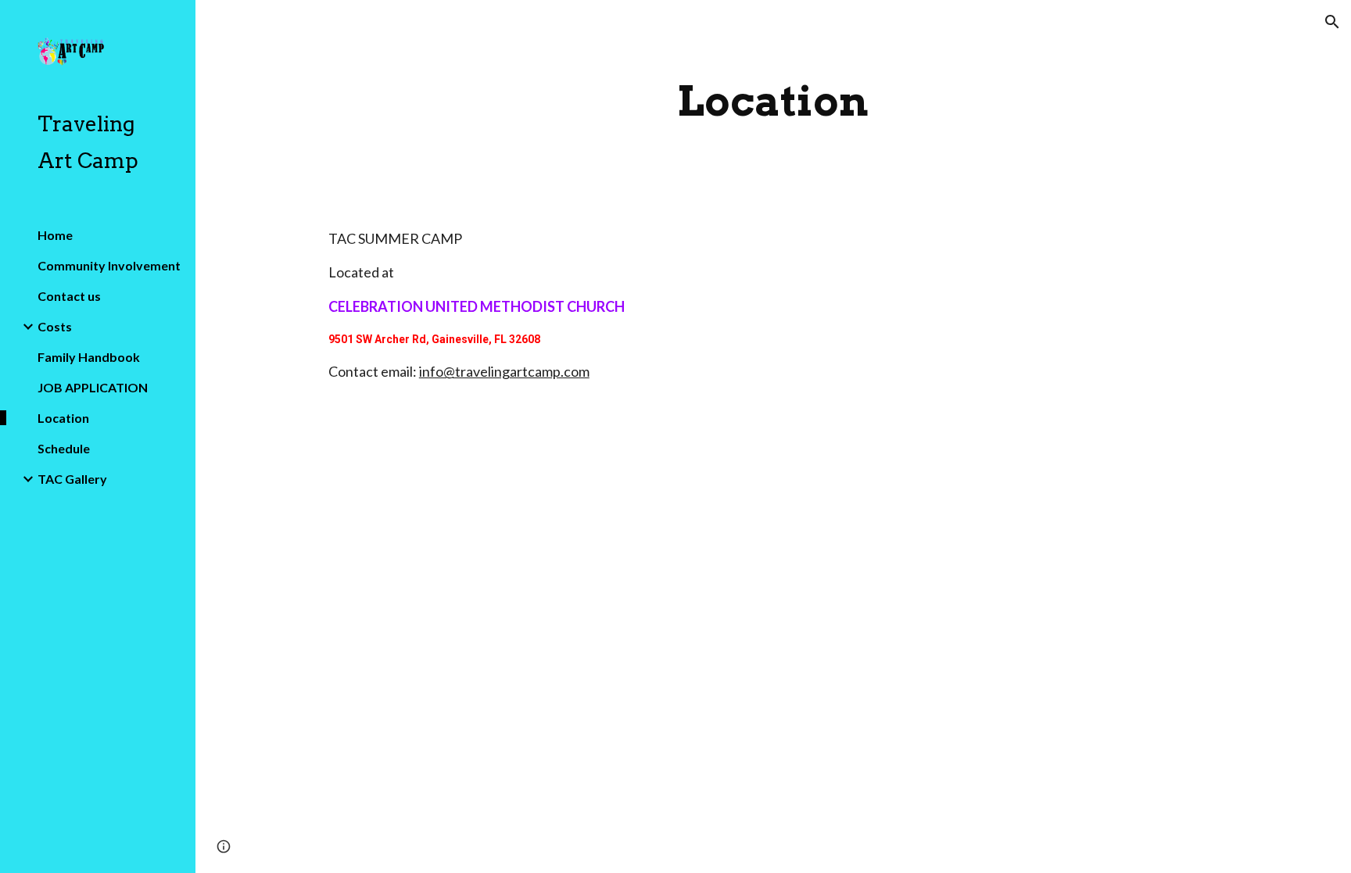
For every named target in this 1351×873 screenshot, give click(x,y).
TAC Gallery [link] (72, 478)
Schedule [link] (64, 448)
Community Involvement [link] (109, 265)
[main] (773, 101)
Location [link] (63, 417)
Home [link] (55, 234)
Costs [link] (55, 326)
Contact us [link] (69, 295)
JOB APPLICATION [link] (93, 387)
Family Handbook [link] (89, 356)
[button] (1332, 22)
